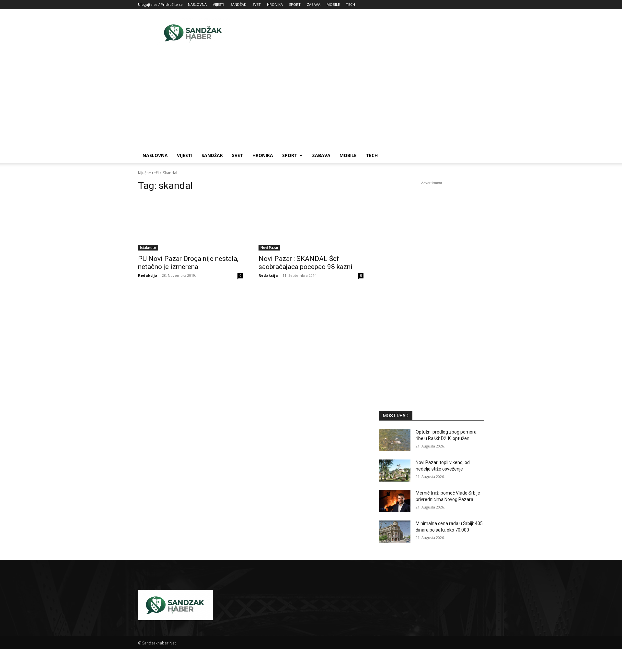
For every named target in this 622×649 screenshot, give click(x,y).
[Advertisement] (366, 32)
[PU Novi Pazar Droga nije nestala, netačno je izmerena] (190, 224)
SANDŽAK (238, 4)
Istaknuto (148, 247)
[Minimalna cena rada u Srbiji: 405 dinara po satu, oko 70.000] (394, 531)
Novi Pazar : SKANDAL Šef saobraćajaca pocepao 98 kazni (305, 263)
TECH (350, 4)
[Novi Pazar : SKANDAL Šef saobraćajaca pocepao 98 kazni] (311, 224)
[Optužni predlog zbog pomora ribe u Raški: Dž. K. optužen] (394, 440)
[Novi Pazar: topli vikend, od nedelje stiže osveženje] (394, 470)
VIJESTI (218, 4)
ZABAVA (313, 4)
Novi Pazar (269, 247)
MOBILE (333, 4)
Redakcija (147, 275)
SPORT (295, 4)
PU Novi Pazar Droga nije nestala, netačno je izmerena (188, 263)
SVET (256, 4)
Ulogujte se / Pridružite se (160, 4)
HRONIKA (275, 4)
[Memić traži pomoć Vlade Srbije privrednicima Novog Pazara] (394, 501)
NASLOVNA (197, 4)
